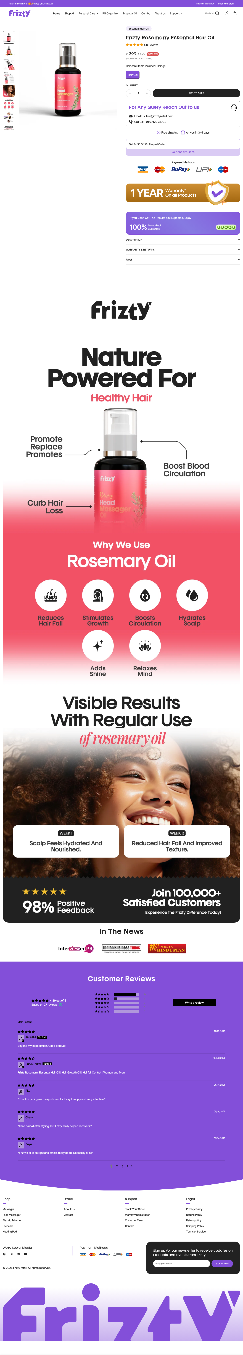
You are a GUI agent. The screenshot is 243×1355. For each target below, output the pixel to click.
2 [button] (117, 1166)
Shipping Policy (195, 1226)
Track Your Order (135, 1209)
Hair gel (133, 76)
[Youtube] (25, 1254)
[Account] (226, 13)
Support (175, 13)
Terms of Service (196, 1231)
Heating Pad (10, 1231)
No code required (183, 152)
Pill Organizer (110, 13)
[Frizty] (20, 13)
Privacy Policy (194, 1209)
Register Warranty (205, 3)
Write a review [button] (194, 1002)
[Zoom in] (109, 39)
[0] (234, 13)
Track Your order (226, 3)
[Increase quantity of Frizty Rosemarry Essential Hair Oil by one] (147, 93)
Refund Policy (194, 1214)
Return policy (193, 1220)
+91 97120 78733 (155, 122)
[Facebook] (4, 1254)
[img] (26, 1031)
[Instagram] (11, 1254)
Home (56, 13)
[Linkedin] (18, 1254)
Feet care (8, 1226)
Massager (8, 1209)
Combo (145, 13)
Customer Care (133, 1220)
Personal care (87, 13)
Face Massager (11, 1214)
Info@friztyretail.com (159, 116)
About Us (160, 13)
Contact (68, 1214)
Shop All (69, 13)
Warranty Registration (137, 1214)
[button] (135, 45)
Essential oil (130, 13)
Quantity (132, 85)
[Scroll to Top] (236, 1335)
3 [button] (122, 1166)
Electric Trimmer (12, 1220)
